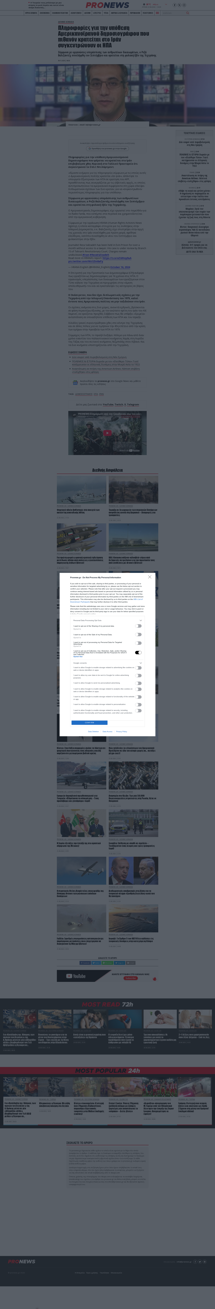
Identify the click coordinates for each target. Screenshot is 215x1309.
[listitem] (107, 620)
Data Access (107, 732)
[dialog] (107, 654)
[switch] (138, 626)
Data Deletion (93, 732)
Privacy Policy (121, 732)
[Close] (150, 577)
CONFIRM (89, 723)
